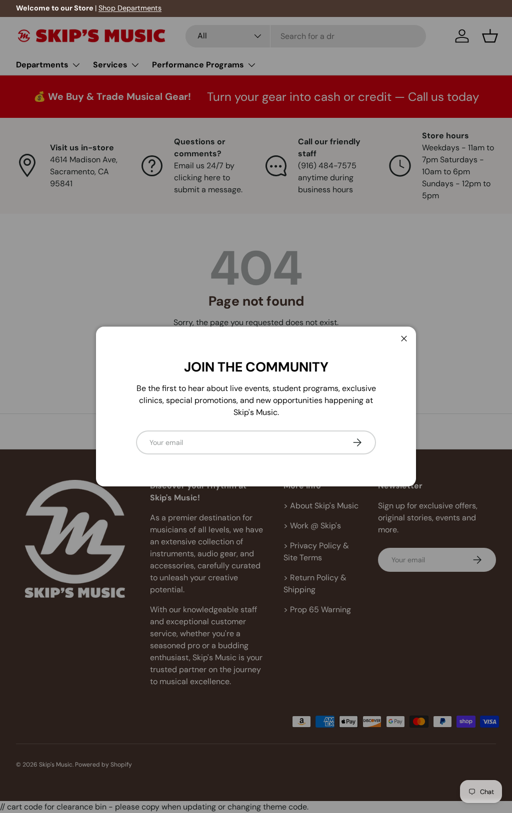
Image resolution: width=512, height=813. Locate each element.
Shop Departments (130, 7)
